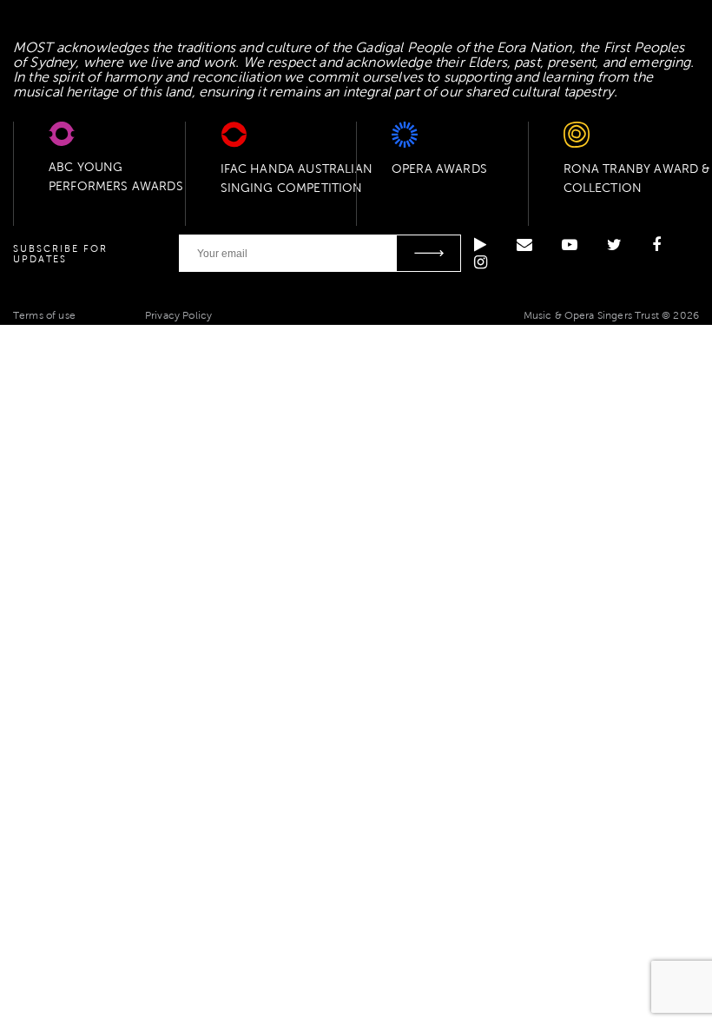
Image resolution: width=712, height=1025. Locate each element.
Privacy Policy (178, 315)
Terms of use (44, 315)
